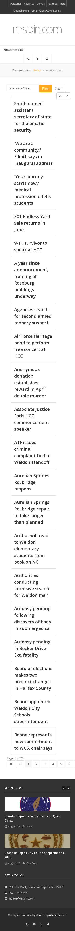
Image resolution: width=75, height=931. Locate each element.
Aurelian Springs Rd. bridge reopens (31, 482)
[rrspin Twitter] (48, 924)
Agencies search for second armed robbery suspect (33, 316)
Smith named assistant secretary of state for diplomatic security (33, 116)
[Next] (68, 788)
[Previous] (64, 788)
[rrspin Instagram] (41, 924)
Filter (45, 88)
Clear (58, 88)
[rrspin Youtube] (34, 924)
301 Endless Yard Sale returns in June (32, 223)
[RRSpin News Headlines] (37, 29)
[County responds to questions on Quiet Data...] (37, 804)
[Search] (28, 58)
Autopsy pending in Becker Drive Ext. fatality (32, 648)
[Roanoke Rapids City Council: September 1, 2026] (37, 841)
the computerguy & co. (51, 915)
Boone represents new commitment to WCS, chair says (33, 741)
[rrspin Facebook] (27, 924)
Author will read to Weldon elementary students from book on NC (31, 548)
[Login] (37, 58)
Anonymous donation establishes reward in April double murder (30, 382)
